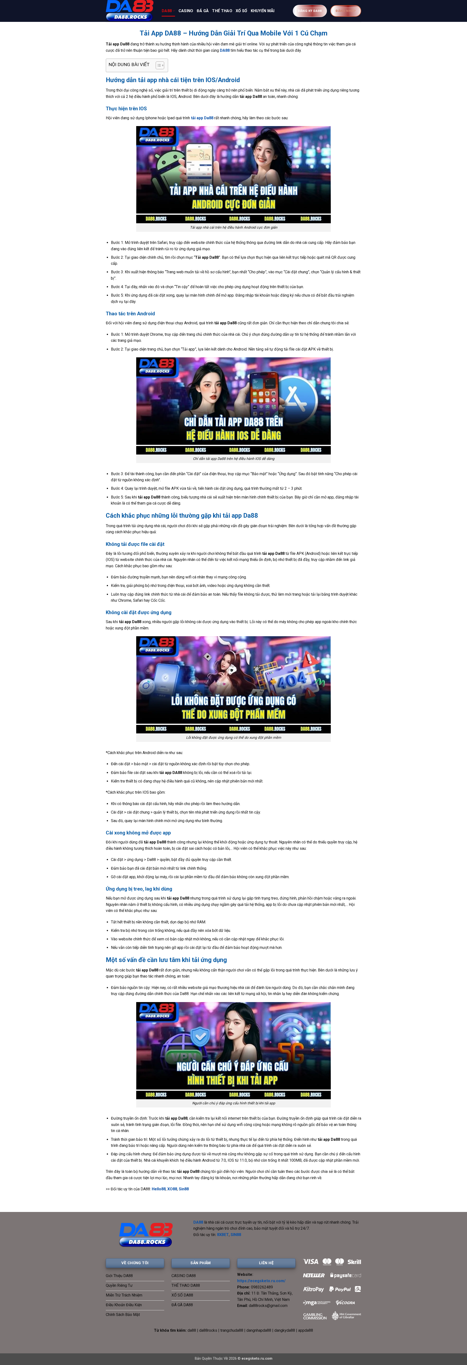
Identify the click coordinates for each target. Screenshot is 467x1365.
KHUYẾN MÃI (263, 11)
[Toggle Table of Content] (157, 65)
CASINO (186, 11)
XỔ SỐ (241, 11)
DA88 (167, 11)
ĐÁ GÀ (203, 11)
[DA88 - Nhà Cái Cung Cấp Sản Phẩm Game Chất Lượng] (130, 11)
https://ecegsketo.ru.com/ (261, 1281)
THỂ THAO (222, 11)
